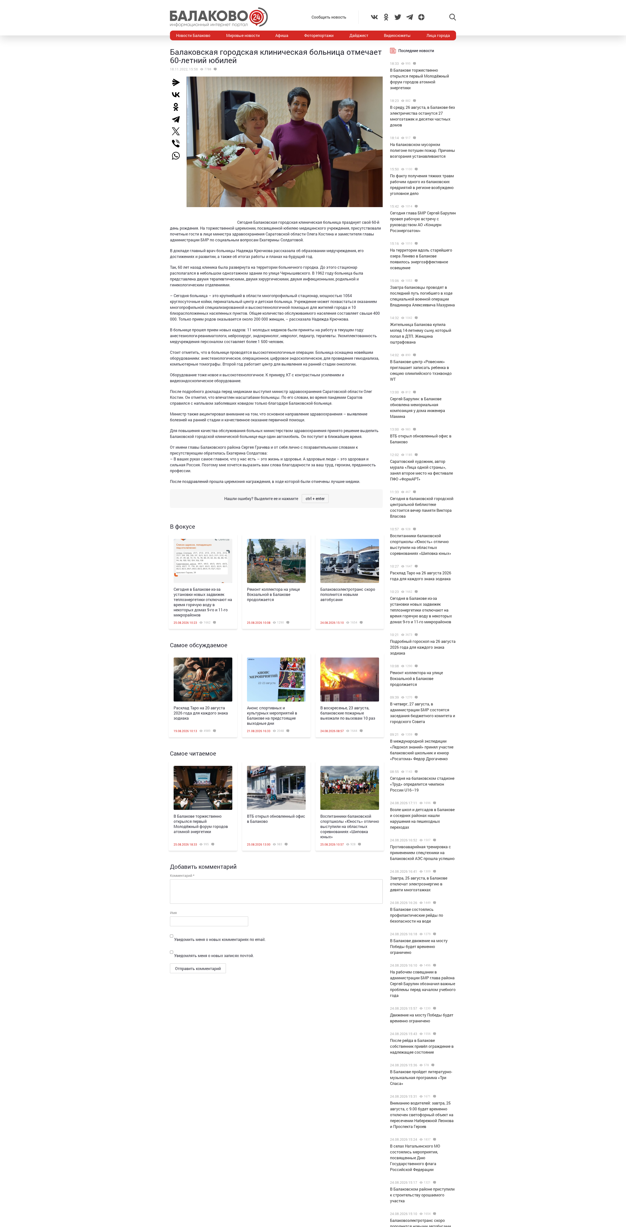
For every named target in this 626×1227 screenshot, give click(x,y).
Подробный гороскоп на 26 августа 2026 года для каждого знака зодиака (423, 647)
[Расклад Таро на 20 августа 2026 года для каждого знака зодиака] (203, 680)
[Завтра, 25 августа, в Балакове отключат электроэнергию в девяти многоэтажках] (434, 871)
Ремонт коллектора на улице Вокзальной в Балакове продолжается (273, 594)
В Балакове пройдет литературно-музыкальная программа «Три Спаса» (421, 1077)
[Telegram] (178, 119)
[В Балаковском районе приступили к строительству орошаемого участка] (434, 1182)
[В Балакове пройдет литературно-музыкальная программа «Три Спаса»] (432, 1065)
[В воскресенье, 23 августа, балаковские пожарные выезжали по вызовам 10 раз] (349, 680)
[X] (178, 131)
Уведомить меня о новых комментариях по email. (220, 939)
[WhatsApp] (178, 156)
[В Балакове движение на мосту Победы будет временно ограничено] (434, 934)
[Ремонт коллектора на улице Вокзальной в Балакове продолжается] (276, 561)
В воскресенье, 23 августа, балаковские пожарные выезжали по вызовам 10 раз (347, 713)
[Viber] (178, 143)
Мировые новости (243, 35)
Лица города (438, 35)
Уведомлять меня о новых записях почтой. (214, 955)
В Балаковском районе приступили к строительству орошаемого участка (422, 1194)
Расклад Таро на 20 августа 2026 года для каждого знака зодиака (201, 713)
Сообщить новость (329, 17)
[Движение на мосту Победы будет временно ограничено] (434, 1008)
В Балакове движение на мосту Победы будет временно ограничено (418, 946)
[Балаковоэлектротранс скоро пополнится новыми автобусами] (349, 561)
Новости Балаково (193, 35)
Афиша (281, 35)
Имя (173, 912)
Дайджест (358, 35)
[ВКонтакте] (178, 94)
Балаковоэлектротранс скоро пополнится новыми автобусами (347, 594)
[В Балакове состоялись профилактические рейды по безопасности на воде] (434, 902)
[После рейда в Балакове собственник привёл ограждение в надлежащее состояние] (434, 1033)
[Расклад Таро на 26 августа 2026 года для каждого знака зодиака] (415, 566)
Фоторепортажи (319, 35)
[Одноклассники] (178, 107)
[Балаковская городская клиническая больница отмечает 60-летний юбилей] (214, 69)
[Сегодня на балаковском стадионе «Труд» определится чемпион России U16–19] (415, 771)
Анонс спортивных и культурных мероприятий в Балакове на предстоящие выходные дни (272, 715)
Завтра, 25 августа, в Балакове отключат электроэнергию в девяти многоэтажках (418, 883)
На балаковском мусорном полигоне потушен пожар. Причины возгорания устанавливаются (422, 150)
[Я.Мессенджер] (178, 82)
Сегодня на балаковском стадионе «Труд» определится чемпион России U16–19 (422, 784)
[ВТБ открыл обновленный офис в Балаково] (276, 788)
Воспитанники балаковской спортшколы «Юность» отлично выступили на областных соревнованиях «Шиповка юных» (349, 826)
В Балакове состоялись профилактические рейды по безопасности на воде (416, 915)
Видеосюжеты (397, 35)
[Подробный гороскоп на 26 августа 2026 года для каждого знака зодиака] (415, 634)
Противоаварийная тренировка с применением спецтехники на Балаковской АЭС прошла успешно (422, 852)
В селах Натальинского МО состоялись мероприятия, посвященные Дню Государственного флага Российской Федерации (415, 1157)
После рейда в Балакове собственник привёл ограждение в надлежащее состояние (422, 1046)
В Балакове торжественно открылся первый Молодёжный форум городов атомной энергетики (201, 824)
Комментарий (182, 875)
